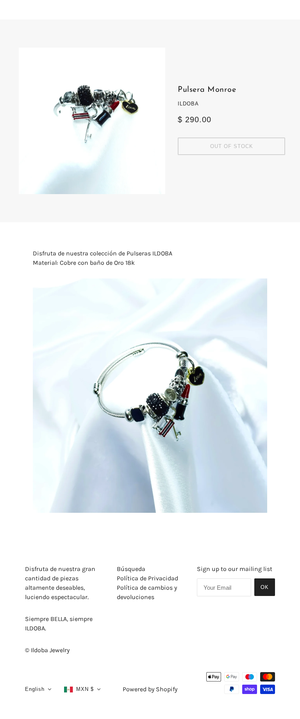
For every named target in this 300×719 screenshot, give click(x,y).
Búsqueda (131, 569)
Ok (265, 587)
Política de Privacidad (147, 578)
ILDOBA (188, 104)
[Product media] (150, 395)
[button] (38, 689)
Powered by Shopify (150, 689)
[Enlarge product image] (92, 121)
